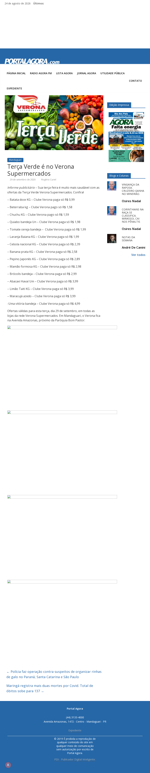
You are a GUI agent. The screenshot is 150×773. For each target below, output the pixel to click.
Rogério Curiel (48, 179)
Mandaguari (15, 159)
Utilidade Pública (112, 73)
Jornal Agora (86, 73)
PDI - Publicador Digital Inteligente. (74, 759)
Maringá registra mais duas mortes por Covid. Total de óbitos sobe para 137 (49, 688)
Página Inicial (16, 73)
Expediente (14, 88)
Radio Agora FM (41, 73)
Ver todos (138, 255)
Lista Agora (64, 73)
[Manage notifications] (8, 765)
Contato (135, 80)
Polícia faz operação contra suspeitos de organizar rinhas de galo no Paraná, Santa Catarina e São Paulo (54, 674)
